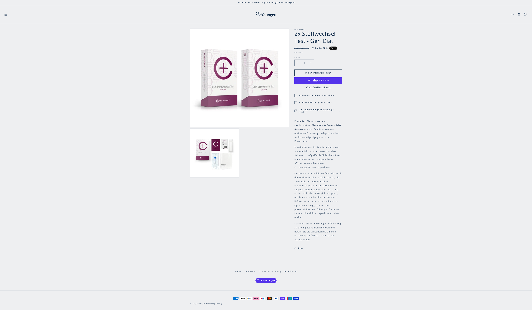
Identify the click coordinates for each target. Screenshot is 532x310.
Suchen (238, 271)
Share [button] (300, 248)
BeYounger (200, 304)
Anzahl (297, 57)
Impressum (250, 271)
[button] (6, 14)
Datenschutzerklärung (270, 271)
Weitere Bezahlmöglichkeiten (318, 87)
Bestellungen (290, 271)
